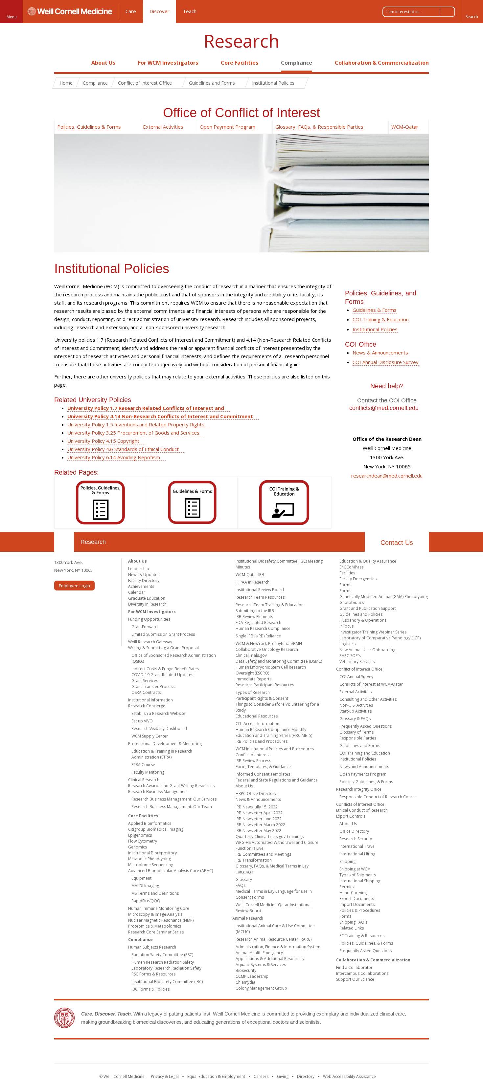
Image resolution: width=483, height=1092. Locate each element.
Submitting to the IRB (255, 610)
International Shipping (359, 881)
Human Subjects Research (152, 947)
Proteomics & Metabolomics (154, 926)
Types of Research (253, 692)
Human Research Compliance (263, 628)
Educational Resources (257, 716)
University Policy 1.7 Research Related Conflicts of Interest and (146, 408)
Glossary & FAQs (355, 718)
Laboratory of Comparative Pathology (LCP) (380, 638)
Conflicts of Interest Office (360, 804)
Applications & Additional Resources (270, 958)
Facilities (347, 573)
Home (61, 63)
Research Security (355, 839)
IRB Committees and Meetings (263, 854)
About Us (103, 62)
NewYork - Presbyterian (296, 1053)
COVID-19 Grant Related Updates (162, 674)
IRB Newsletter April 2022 (259, 813)
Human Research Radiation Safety (162, 962)
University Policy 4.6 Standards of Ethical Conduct (123, 449)
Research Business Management (158, 791)
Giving (282, 1076)
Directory (305, 1076)
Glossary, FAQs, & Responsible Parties (319, 126)
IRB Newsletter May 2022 (258, 830)
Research (241, 41)
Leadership (138, 568)
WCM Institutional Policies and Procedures (275, 749)
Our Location (64, 542)
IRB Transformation (254, 860)
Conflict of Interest (253, 755)
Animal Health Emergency (259, 952)
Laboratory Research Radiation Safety (166, 968)
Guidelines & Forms (375, 310)
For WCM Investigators (168, 62)
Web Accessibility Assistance (349, 1076)
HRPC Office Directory (256, 793)
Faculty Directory (143, 580)
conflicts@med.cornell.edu (384, 408)
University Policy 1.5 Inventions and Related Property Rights (135, 424)
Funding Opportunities (149, 619)
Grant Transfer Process (152, 686)
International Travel (357, 846)
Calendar (136, 592)
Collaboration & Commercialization (382, 62)
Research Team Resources (260, 597)
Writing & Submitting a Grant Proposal (163, 648)
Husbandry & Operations (362, 620)
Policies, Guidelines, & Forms (366, 781)
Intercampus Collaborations (362, 973)
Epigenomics (140, 835)
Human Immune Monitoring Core (158, 908)
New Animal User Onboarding (367, 650)
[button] (471, 11)
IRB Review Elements (254, 616)
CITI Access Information (257, 723)
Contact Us (396, 542)
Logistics (347, 644)
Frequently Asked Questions (365, 726)
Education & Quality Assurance (367, 561)
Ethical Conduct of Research (362, 810)
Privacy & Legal (165, 1076)
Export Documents (356, 898)
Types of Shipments (357, 875)
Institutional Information (150, 700)
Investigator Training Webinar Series (372, 632)
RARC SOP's (350, 655)
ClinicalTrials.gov (251, 655)
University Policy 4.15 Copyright (103, 441)
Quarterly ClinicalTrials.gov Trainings (270, 836)
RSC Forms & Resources (153, 974)
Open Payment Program (227, 126)
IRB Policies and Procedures (262, 741)
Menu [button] (12, 17)
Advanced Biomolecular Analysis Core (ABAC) (170, 870)
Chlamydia (245, 982)
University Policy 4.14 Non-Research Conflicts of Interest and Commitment (160, 416)
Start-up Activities (355, 711)
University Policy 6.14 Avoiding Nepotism (113, 457)
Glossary (244, 879)
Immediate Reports (253, 679)
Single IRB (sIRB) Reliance (258, 636)
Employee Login (74, 586)
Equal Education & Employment (216, 1076)
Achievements (141, 586)
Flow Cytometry (142, 841)
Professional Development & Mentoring (165, 743)
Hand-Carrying (353, 892)
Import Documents (357, 904)
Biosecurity (246, 970)
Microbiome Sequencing (150, 864)
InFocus (346, 626)
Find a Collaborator (354, 967)
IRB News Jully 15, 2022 (257, 807)
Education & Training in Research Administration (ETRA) (161, 754)
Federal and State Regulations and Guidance (277, 780)
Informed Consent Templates (263, 774)
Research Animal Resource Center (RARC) (273, 939)
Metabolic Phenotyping (149, 859)
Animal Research (247, 918)
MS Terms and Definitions (155, 893)
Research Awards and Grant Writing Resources (171, 785)
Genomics (137, 847)
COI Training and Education (364, 753)
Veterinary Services (357, 661)
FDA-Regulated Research (258, 622)
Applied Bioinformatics (149, 823)
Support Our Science (355, 979)
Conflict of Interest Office (359, 669)
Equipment (141, 878)
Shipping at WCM (355, 869)
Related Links (351, 928)
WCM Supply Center (149, 736)
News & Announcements (380, 352)
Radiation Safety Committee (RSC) (162, 954)
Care (131, 11)
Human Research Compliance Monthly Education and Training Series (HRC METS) (274, 732)
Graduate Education (146, 598)
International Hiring (357, 854)
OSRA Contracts (146, 692)
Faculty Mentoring (147, 772)
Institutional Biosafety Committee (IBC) (167, 981)
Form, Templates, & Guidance (263, 766)
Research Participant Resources (265, 685)
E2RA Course (143, 764)
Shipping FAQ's (353, 922)
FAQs (240, 885)
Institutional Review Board (260, 589)
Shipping (347, 861)
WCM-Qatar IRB (250, 574)
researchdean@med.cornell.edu (387, 475)
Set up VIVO (142, 721)
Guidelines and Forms (359, 745)
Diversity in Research (147, 604)
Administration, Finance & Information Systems (279, 947)
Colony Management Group (261, 988)
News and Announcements (364, 766)
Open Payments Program (362, 774)
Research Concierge (146, 706)
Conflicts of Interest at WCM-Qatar (371, 684)
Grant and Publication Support (367, 608)
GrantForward (144, 627)
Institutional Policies (375, 329)
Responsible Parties (357, 738)
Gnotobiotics (351, 602)
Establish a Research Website (158, 713)
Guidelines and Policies (360, 614)
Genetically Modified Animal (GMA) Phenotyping (383, 596)
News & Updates (143, 574)
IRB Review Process (253, 760)
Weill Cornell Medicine (193, 1053)
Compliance (296, 62)
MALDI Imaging (145, 886)
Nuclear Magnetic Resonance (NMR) (161, 920)
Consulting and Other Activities (368, 699)
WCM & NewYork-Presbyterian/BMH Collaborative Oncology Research (269, 646)
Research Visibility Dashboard (159, 728)
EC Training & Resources (361, 935)
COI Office (360, 344)
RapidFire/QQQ (145, 901)
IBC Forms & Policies (150, 989)
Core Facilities (239, 62)
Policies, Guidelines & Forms (89, 126)
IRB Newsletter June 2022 (259, 819)
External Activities (163, 126)
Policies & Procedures (359, 910)
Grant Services (144, 680)
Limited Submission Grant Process (163, 634)
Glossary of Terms (356, 732)
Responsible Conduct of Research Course (378, 797)
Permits (346, 886)
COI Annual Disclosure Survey (386, 362)
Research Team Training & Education (270, 605)
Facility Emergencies (358, 579)
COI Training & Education (381, 319)
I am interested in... (404, 11)
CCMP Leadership (252, 976)
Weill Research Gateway (150, 642)
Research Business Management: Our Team (171, 806)
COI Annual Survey (356, 676)
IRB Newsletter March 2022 (260, 824)
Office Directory (354, 831)
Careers (261, 1076)
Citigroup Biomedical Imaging (155, 829)
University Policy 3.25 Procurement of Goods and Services (133, 432)
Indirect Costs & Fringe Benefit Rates (165, 669)
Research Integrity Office (358, 789)
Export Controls (350, 816)
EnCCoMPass (351, 567)
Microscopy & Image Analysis (155, 914)
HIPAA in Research (252, 582)
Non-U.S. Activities (356, 705)
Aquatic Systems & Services (261, 964)
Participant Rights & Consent (262, 698)
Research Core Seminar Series (156, 932)
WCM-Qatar (404, 126)
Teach (189, 11)
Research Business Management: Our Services (174, 799)
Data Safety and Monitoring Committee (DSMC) (279, 661)
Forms (345, 585)
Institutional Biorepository (152, 853)
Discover (160, 11)
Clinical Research (143, 779)
